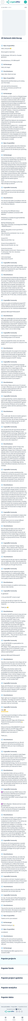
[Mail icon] (22, 1011)
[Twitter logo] (17, 1011)
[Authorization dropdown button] (25, 2)
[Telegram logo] (19, 1011)
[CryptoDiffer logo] (13, 2)
